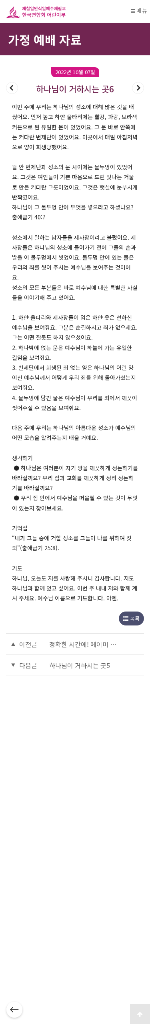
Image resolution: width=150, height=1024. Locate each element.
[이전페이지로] (14, 1010)
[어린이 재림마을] (66, 12)
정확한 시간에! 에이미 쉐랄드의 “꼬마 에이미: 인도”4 (84, 644)
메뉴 (141, 10)
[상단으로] (140, 1014)
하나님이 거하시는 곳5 (79, 665)
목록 (134, 618)
